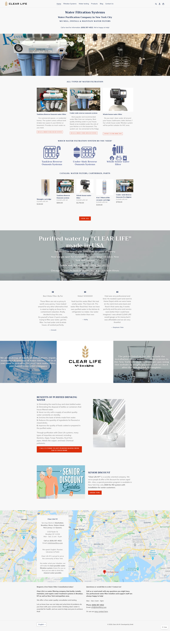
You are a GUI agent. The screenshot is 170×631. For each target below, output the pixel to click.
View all (85, 218)
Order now (95, 492)
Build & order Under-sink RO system (84, 133)
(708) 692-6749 (87, 274)
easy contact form (101, 611)
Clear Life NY (116, 624)
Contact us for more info (113, 134)
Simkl (131, 624)
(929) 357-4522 (87, 27)
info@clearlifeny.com (98, 607)
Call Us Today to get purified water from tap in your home (59, 449)
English (41, 624)
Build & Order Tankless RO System (50, 132)
